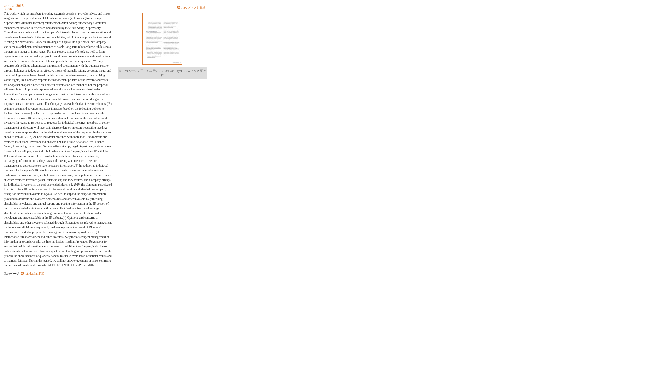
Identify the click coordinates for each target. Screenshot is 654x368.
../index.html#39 (34, 273)
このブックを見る (193, 7)
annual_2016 (14, 6)
